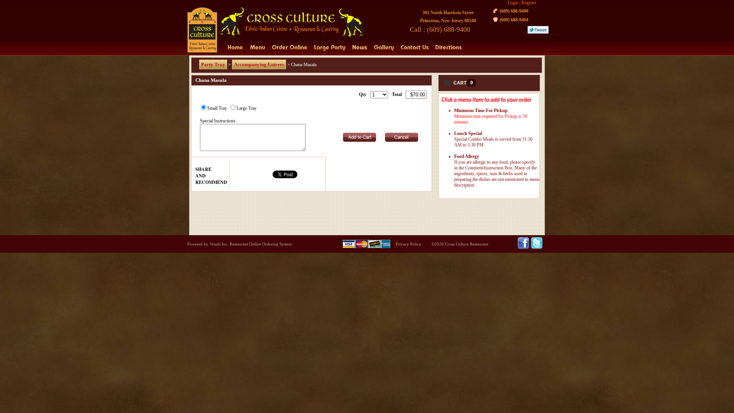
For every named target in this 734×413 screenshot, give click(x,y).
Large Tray (247, 108)
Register (528, 2)
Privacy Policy (408, 244)
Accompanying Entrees (259, 64)
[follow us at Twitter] (537, 247)
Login (513, 2)
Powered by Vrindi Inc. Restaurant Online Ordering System (239, 244)
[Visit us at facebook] (524, 247)
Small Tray (217, 108)
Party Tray (213, 64)
